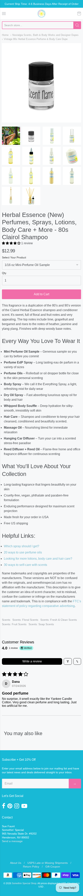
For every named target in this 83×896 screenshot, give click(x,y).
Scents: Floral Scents (25, 619)
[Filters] (68, 661)
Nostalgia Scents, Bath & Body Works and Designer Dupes (45, 35)
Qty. (4, 273)
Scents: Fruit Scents (14, 624)
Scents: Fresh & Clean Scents (58, 619)
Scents (6, 619)
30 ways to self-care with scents (25, 564)
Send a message (12, 841)
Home (5, 35)
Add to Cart (41, 294)
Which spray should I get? (21, 546)
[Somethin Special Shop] (41, 13)
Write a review (32, 661)
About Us (15, 862)
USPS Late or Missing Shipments (47, 862)
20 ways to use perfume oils (23, 552)
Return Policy (31, 866)
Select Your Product (14, 257)
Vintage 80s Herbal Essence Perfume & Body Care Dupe (36, 39)
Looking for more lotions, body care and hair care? (38, 558)
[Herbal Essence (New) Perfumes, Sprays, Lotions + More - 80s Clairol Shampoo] (11, 136)
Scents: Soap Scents (41, 624)
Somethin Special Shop (24, 883)
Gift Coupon (52, 866)
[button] (11, 243)
